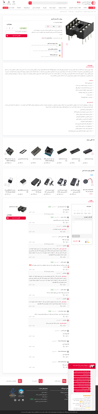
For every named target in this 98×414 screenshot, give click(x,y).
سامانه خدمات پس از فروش (41, 401)
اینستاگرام (23, 400)
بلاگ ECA (44, 397)
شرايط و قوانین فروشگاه (65, 392)
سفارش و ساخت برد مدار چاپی (40, 399)
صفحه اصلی (44, 392)
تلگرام (19, 400)
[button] (92, 153)
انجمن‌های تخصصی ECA (41, 395)
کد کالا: (60, 22)
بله (15, 400)
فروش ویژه (5, 7)
